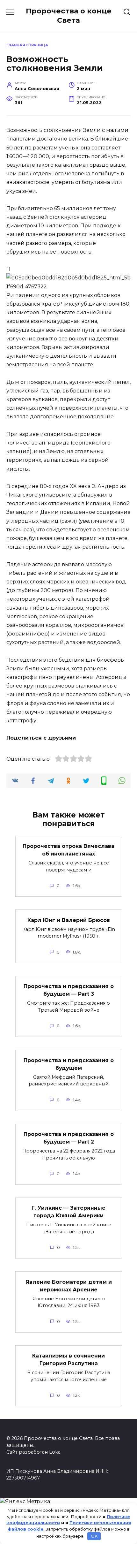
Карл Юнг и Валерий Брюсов (68, 920)
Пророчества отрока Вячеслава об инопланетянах (68, 850)
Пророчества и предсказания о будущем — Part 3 (69, 990)
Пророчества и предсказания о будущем (69, 1064)
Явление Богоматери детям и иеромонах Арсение (68, 1285)
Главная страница (27, 45)
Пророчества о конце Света (69, 15)
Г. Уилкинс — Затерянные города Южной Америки (68, 1212)
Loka (55, 1452)
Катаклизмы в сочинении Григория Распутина (68, 1359)
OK (94, 1536)
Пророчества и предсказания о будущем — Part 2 (69, 1138)
